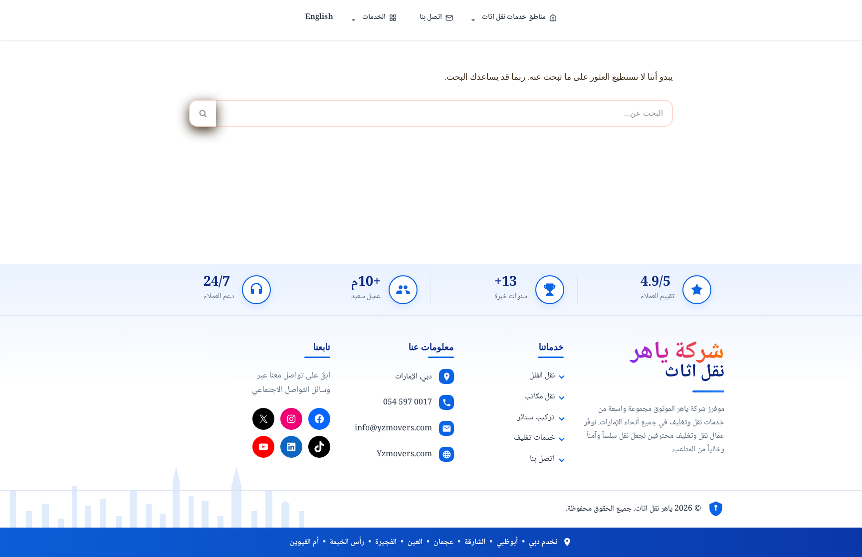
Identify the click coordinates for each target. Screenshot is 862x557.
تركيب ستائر (536, 417)
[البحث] (202, 113)
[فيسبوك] (319, 419)
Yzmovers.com (404, 454)
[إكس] (263, 419)
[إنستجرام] (291, 419)
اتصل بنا (431, 17)
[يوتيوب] (263, 447)
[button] (473, 20)
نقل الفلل (542, 375)
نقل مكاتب (539, 396)
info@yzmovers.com (393, 428)
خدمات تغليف (534, 438)
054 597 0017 (407, 402)
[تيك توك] (319, 447)
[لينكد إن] (291, 447)
